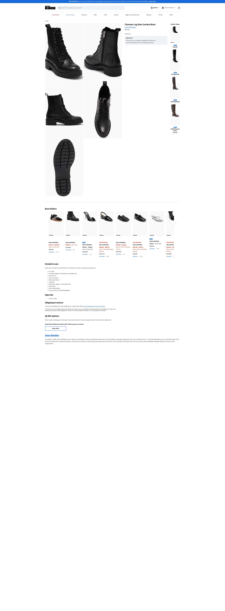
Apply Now (152, 1)
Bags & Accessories (132, 15)
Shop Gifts (55, 328)
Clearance (55, 15)
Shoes (116, 15)
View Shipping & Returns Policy (94, 306)
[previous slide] (47, 218)
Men (95, 15)
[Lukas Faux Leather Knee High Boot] (175, 117)
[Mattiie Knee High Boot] (175, 90)
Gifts (171, 15)
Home (160, 15)
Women (84, 15)
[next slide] (176, 218)
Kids (105, 15)
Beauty (148, 15)
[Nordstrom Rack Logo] (50, 7)
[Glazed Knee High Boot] (175, 63)
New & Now (70, 15)
